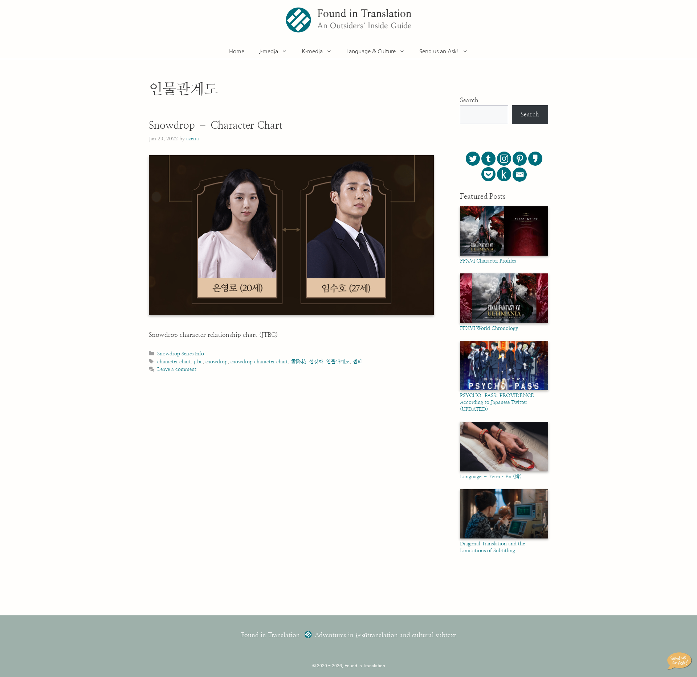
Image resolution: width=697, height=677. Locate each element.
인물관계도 (338, 361)
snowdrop (216, 361)
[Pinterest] (520, 159)
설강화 (316, 361)
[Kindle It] (504, 174)
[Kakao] (535, 159)
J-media (268, 51)
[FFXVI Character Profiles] (504, 254)
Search (469, 100)
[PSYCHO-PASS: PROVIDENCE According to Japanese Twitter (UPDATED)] (504, 388)
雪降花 (298, 361)
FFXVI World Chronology (489, 328)
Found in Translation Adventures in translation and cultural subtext (348, 635)
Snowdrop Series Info (180, 353)
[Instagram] (504, 159)
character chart (174, 361)
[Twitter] (473, 159)
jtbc (198, 361)
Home (236, 51)
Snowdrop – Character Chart (215, 126)
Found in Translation (364, 14)
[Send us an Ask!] (680, 661)
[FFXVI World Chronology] (504, 321)
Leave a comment (176, 369)
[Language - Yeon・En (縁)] (504, 469)
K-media (312, 51)
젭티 (357, 361)
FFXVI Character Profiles (488, 261)
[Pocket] (488, 174)
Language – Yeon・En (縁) (491, 476)
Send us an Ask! (439, 51)
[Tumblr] (488, 159)
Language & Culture (371, 51)
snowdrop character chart (259, 361)
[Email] (520, 175)
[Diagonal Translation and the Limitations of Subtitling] (504, 537)
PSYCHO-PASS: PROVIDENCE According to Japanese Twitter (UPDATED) (497, 402)
